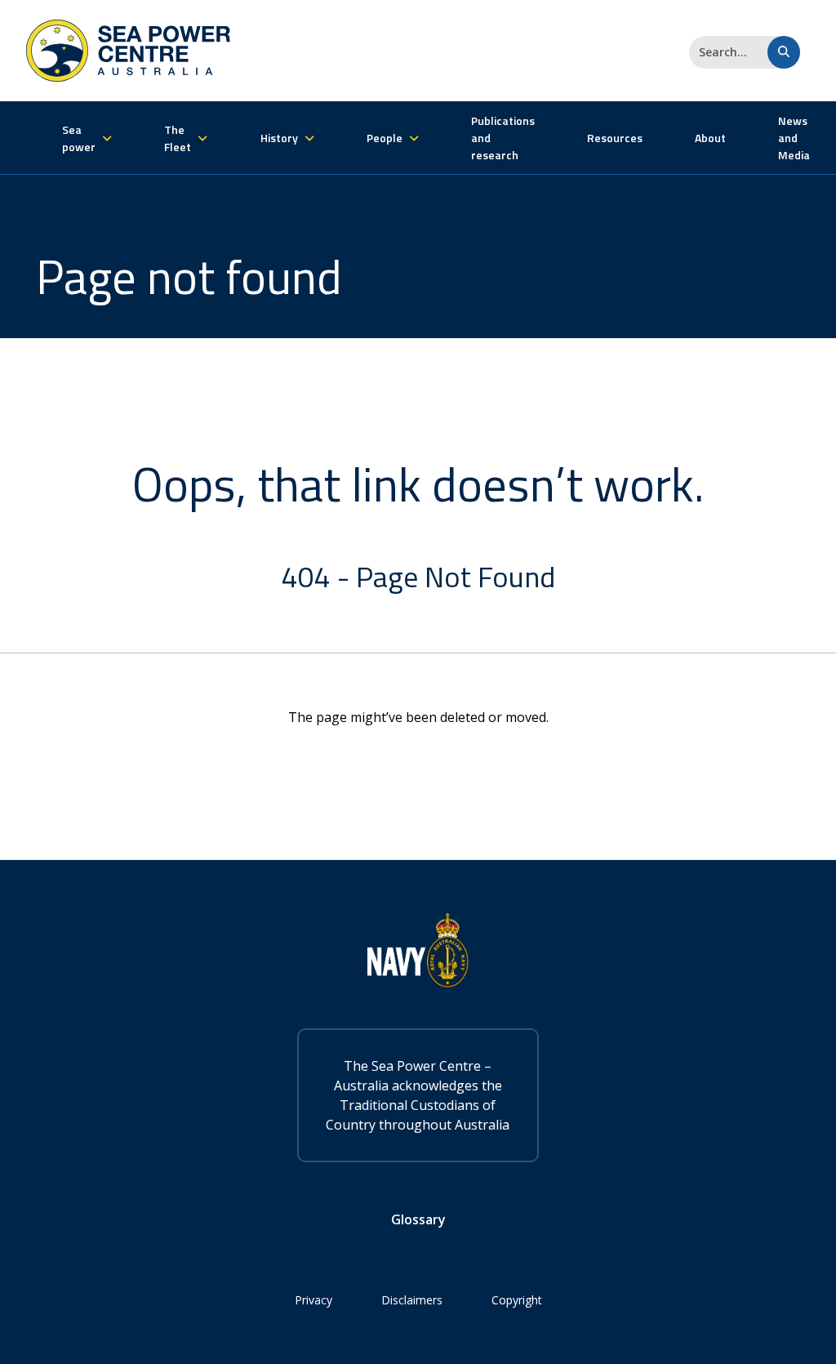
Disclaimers (411, 1300)
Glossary (418, 1219)
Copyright (516, 1300)
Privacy (313, 1300)
